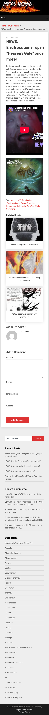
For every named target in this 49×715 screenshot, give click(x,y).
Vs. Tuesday (10, 687)
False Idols (21, 206)
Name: (9, 382)
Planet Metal (10, 608)
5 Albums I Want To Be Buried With (19, 543)
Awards (8, 563)
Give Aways (10, 588)
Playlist (8, 613)
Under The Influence (13, 682)
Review (8, 628)
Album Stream (11, 558)
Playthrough (10, 618)
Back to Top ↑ (24, 712)
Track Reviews (11, 672)
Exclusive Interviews (13, 578)
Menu (3, 18)
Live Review (10, 598)
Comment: (10, 357)
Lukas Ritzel (10, 494)
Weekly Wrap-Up (11, 692)
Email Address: (12, 394)
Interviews (9, 593)
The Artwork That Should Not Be (18, 648)
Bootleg (8, 568)
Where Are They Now (13, 697)
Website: (9, 406)
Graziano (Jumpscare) (14, 525)
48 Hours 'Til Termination (21, 200)
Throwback (9, 658)
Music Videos (13, 26)
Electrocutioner (13, 203)
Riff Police (9, 633)
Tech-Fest (9, 643)
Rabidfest (9, 623)
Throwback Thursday (13, 663)
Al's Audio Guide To (13, 553)
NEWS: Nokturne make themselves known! (22, 466)
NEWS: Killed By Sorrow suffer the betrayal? (23, 461)
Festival (8, 583)
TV (6, 677)
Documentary (10, 573)
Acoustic (8, 548)
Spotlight (8, 638)
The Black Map (11, 653)
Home (3, 26)
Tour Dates (9, 668)
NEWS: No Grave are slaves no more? (20, 471)
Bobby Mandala (11, 517)
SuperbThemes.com (24, 709)
